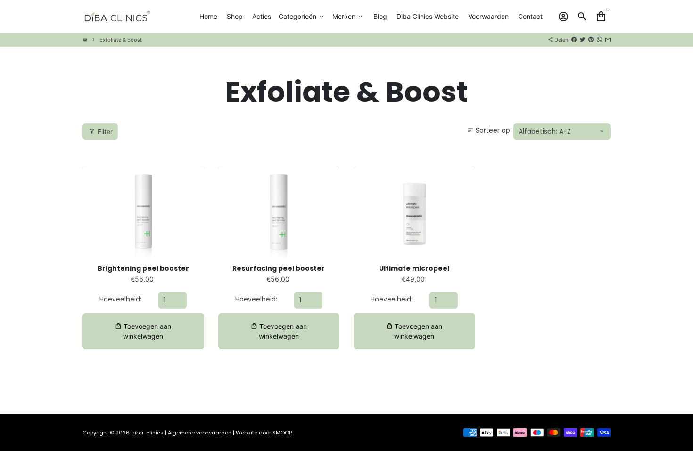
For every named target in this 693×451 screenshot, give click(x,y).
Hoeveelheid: (120, 299)
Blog (380, 16)
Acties (261, 16)
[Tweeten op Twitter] (582, 39)
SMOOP (282, 432)
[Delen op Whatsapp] (599, 39)
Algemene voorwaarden (199, 432)
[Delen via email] (607, 39)
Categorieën (302, 16)
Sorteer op (488, 130)
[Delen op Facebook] (574, 39)
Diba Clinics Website (427, 16)
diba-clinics (147, 432)
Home (208, 16)
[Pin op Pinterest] (591, 39)
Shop (235, 16)
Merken (348, 16)
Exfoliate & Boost (120, 39)
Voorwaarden (488, 16)
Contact (530, 16)
